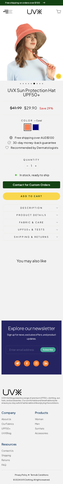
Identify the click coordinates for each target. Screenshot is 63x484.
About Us (6, 419)
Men (37, 423)
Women (39, 419)
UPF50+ (6, 428)
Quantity (31, 159)
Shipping (6, 455)
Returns (6, 459)
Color (31, 120)
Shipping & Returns (31, 236)
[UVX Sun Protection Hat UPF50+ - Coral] (12, 305)
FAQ (4, 464)
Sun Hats (39, 428)
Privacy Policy (21, 475)
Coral (27, 127)
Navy (35, 127)
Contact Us (7, 450)
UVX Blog (6, 433)
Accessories (41, 433)
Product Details (31, 215)
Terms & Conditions (39, 475)
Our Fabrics (8, 423)
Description (31, 207)
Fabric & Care (31, 222)
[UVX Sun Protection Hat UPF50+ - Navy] (15, 305)
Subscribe (48, 349)
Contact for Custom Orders (31, 184)
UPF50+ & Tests (31, 229)
